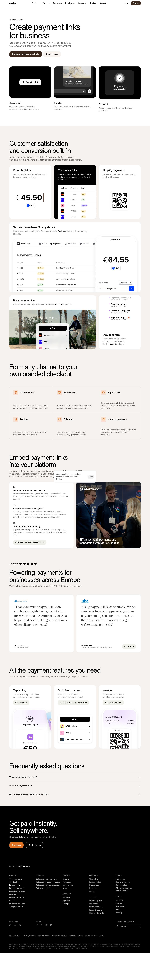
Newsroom (120, 906)
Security (119, 913)
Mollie (12, 866)
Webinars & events (96, 913)
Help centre (120, 879)
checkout (57, 304)
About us (119, 900)
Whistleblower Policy (76, 936)
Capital (12, 900)
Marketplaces (68, 885)
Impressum (89, 936)
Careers (119, 903)
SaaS (65, 888)
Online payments (15, 879)
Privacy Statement (43, 936)
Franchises (67, 882)
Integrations (94, 885)
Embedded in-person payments (48, 882)
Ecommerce (67, 879)
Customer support (123, 882)
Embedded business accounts (47, 885)
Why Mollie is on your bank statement (124, 889)
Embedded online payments (46, 879)
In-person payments (17, 888)
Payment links (14, 885)
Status (91, 891)
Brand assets (94, 904)
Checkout (13, 882)
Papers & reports (95, 910)
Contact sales (121, 885)
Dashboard (63, 231)
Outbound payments (17, 903)
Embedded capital (43, 888)
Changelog (93, 879)
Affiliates (66, 898)
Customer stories (95, 907)
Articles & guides (95, 901)
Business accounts (16, 897)
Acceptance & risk (16, 907)
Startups (66, 904)
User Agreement (29, 936)
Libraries (92, 888)
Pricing (118, 909)
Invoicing (12, 894)
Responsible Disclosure (59, 936)
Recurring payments (17, 891)
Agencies (66, 901)
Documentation (95, 882)
